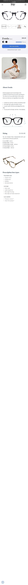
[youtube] (13, 2)
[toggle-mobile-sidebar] (2, 4)
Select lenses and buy (14, 46)
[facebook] (4, 2)
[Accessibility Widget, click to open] (2, 582)
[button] (19, 42)
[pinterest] (11, 2)
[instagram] (8, 2)
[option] (14, 14)
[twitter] (6, 2)
